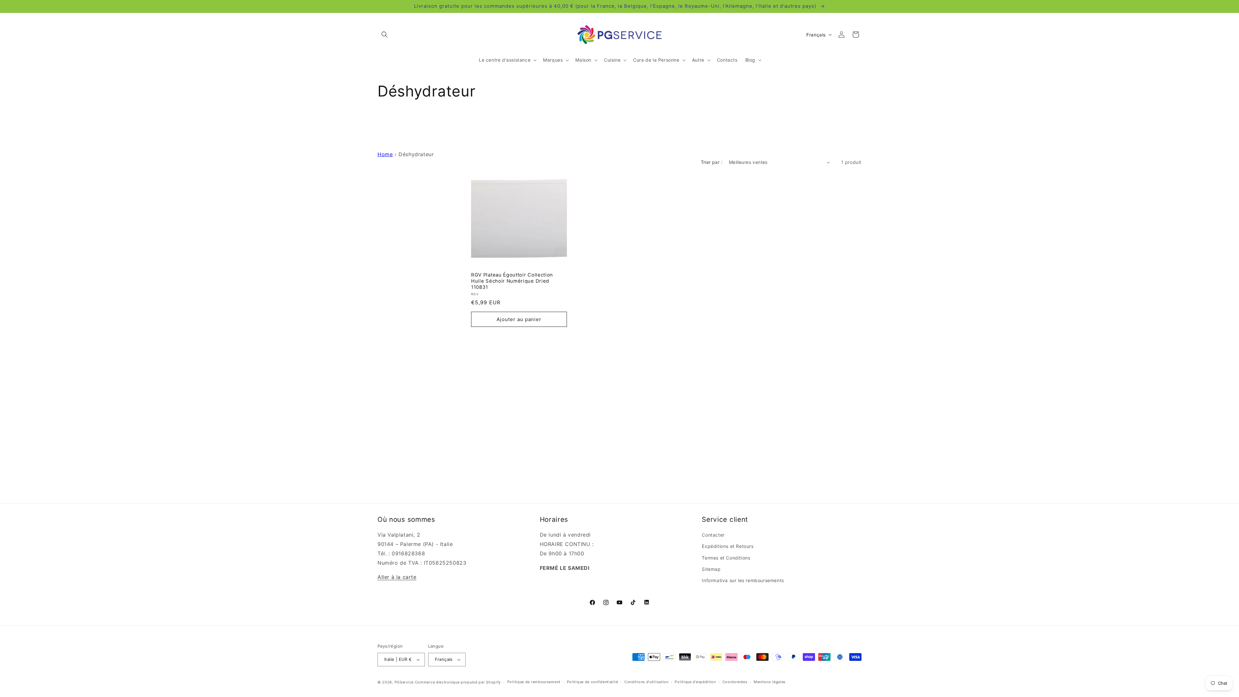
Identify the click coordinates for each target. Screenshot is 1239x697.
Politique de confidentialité (592, 682)
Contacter (713, 535)
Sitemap (711, 569)
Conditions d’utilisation (646, 682)
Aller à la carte (397, 577)
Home (385, 154)
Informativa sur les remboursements (743, 580)
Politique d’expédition (695, 682)
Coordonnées (735, 682)
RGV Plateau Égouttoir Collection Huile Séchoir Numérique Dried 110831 (512, 281)
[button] (385, 34)
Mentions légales (770, 682)
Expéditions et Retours (727, 546)
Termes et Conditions (726, 558)
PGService (404, 682)
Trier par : (711, 162)
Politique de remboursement (533, 682)
